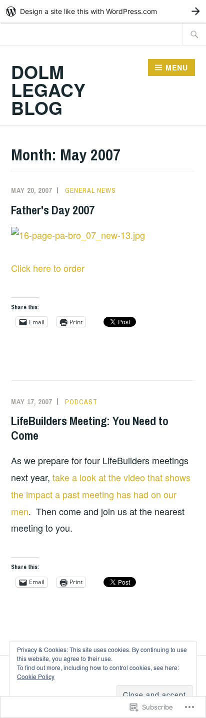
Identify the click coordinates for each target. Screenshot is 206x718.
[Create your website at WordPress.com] (103, 11)
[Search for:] (194, 33)
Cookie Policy (35, 676)
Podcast (81, 401)
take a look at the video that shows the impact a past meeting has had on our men (100, 494)
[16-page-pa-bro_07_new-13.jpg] (78, 234)
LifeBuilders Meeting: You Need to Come (89, 428)
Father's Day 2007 (52, 210)
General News (90, 190)
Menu (177, 67)
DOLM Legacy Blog (48, 89)
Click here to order (47, 267)
